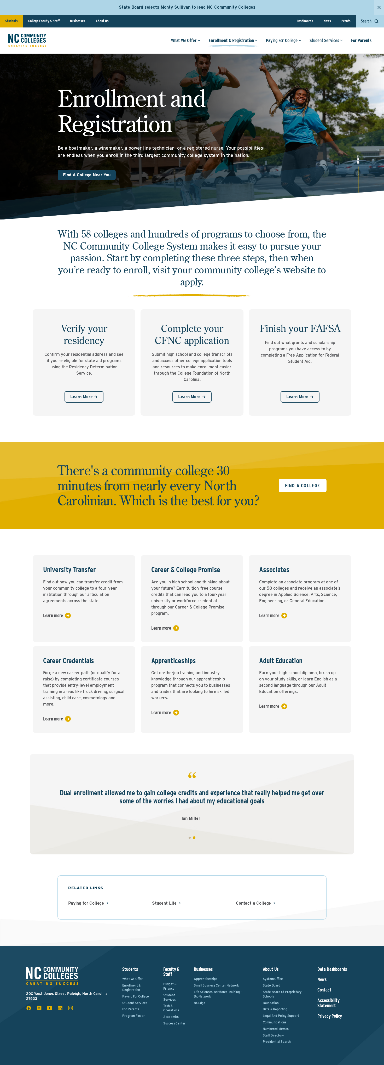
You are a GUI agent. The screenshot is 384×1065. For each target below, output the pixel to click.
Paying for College (86, 903)
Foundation (271, 1003)
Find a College (302, 485)
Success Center (174, 1023)
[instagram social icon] (70, 1008)
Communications (274, 1022)
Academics (171, 1017)
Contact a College (253, 903)
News (327, 21)
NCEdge (199, 1003)
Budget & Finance (170, 986)
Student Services (324, 40)
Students (11, 21)
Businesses (77, 21)
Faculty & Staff (171, 971)
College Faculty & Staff (44, 21)
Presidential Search (277, 1042)
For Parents (361, 40)
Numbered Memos (276, 1029)
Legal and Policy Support (281, 1016)
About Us (102, 21)
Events (346, 21)
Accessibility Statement (328, 1003)
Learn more (53, 615)
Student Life (164, 903)
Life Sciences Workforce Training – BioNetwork (218, 994)
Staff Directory (273, 1035)
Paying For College (282, 40)
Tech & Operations (171, 1008)
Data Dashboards (332, 969)
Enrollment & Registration (231, 40)
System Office (273, 979)
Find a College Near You (86, 174)
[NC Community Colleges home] (27, 40)
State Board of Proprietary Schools (282, 994)
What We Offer (184, 40)
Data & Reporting (275, 1009)
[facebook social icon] (28, 1008)
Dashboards (305, 21)
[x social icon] (39, 1008)
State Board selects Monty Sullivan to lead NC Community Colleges (187, 7)
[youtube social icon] (49, 1008)
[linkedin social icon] (60, 1008)
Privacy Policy (329, 1016)
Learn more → (84, 396)
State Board (271, 985)
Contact (324, 990)
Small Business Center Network (216, 985)
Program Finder (133, 1016)
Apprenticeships (205, 979)
